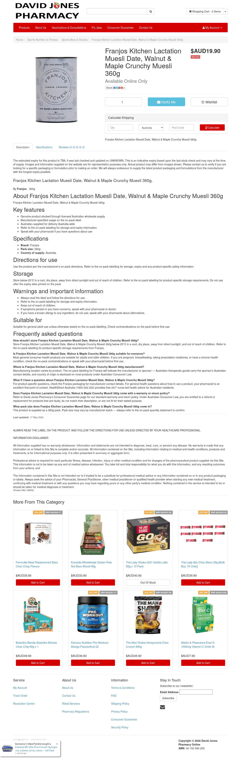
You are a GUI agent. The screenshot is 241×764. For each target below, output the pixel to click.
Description (23, 147)
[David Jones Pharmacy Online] (47, 9)
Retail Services (71, 703)
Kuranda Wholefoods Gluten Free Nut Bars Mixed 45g (91, 564)
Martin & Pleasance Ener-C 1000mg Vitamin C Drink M (198, 644)
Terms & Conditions (122, 688)
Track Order (20, 695)
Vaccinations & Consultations (69, 27)
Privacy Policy (119, 711)
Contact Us (145, 27)
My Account (20, 688)
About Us (40, 27)
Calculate (213, 127)
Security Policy (119, 727)
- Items (206, 11)
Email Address (169, 692)
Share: (110, 87)
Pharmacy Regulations (75, 711)
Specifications (44, 147)
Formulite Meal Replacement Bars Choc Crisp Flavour (37, 564)
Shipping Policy (120, 703)
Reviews (64, 147)
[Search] (150, 11)
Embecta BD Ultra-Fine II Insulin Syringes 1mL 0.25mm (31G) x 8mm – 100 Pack (36, 748)
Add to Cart (38, 582)
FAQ (113, 695)
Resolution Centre (24, 703)
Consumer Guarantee (120, 27)
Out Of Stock (148, 582)
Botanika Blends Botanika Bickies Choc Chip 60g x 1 (36, 644)
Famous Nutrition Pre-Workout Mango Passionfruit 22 (89, 644)
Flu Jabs (97, 27)
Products (24, 27)
